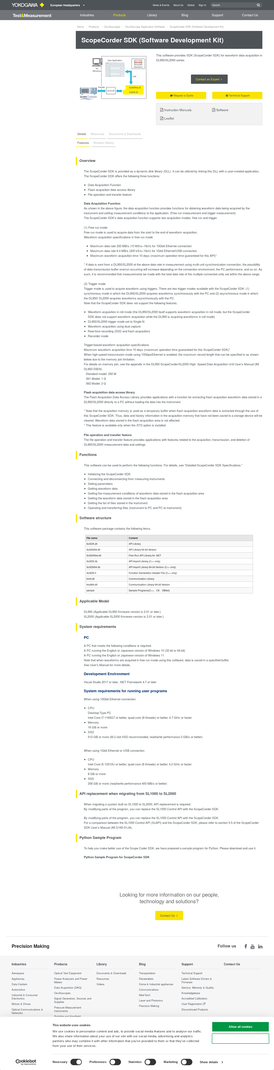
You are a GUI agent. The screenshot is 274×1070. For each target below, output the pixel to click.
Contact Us (250, 15)
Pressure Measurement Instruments (67, 1009)
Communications (149, 989)
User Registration (192, 1004)
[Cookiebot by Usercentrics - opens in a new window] (26, 1062)
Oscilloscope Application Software (145, 27)
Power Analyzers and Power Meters (70, 980)
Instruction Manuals (178, 110)
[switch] (115, 1062)
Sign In (202, 5)
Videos (100, 984)
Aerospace (18, 973)
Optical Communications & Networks (27, 1011)
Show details (209, 1062)
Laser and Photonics (151, 1000)
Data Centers (19, 984)
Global (191, 5)
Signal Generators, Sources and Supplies (72, 1000)
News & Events (161, 5)
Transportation (147, 973)
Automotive (18, 989)
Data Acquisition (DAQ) (67, 987)
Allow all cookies (240, 1026)
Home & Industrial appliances (156, 984)
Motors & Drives (21, 1004)
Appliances (18, 979)
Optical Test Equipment (67, 973)
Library (152, 15)
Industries (87, 15)
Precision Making (149, 1006)
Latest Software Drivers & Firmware (197, 980)
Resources (102, 979)
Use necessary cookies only (240, 1038)
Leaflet (169, 118)
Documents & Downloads (111, 973)
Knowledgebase (191, 993)
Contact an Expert (208, 79)
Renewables (146, 979)
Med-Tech (144, 995)
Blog (185, 15)
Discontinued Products (195, 1009)
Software (222, 110)
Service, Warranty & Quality (198, 987)
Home (80, 27)
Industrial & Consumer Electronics (25, 996)
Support (217, 15)
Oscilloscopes (112, 27)
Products (119, 15)
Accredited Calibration (194, 998)
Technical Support (239, 95)
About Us (178, 5)
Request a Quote (183, 95)
